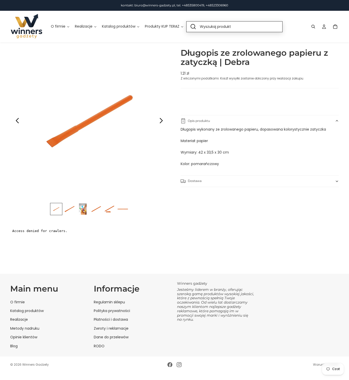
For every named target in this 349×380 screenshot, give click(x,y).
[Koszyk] (335, 26)
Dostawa (195, 181)
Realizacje (19, 319)
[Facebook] (170, 365)
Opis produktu (199, 121)
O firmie (17, 302)
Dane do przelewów (111, 337)
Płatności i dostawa (111, 319)
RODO (99, 346)
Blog (14, 346)
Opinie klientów (23, 337)
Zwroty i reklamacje (111, 328)
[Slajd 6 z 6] (122, 209)
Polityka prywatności (112, 310)
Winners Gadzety (35, 364)
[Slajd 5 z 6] (109, 209)
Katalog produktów (27, 310)
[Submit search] (193, 26)
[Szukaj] (313, 26)
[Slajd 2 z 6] (69, 209)
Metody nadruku (24, 328)
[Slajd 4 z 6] (96, 209)
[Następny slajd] (162, 121)
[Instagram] (179, 365)
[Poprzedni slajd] (16, 121)
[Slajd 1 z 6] (56, 209)
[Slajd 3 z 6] (82, 209)
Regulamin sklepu (109, 302)
